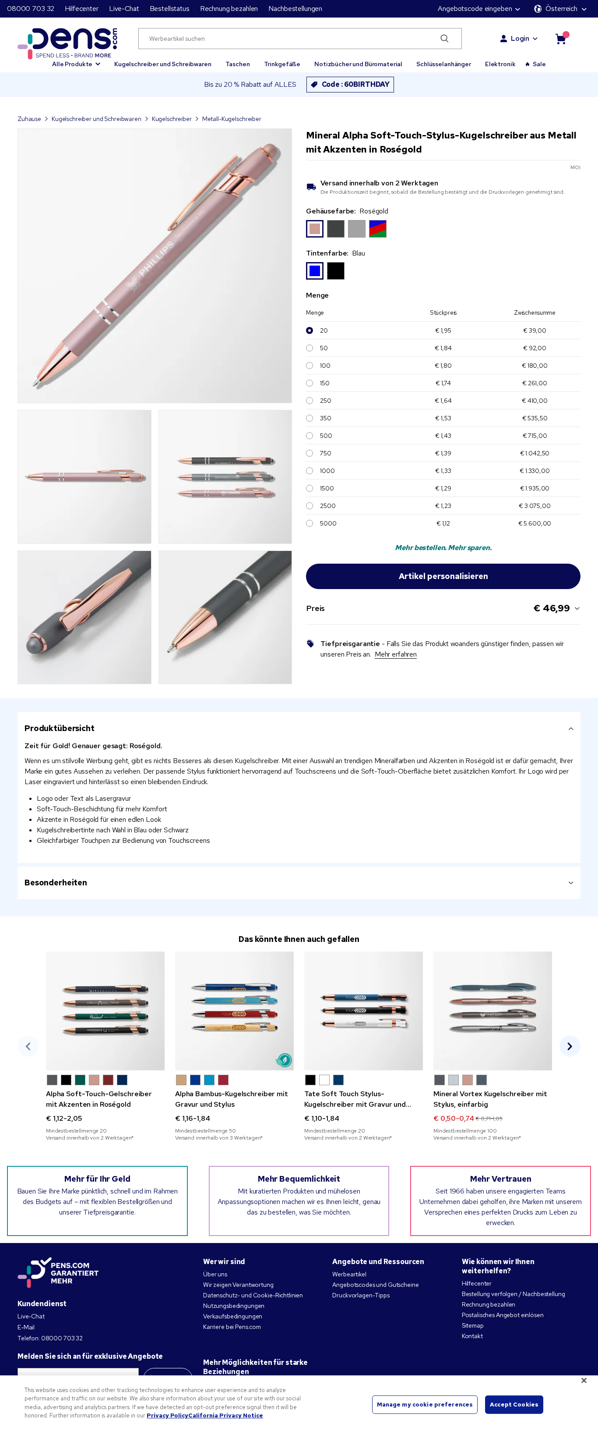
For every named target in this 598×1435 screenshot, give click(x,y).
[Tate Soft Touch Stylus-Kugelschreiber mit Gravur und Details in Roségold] (363, 1011)
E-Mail (26, 1327)
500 (326, 436)
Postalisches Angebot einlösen (503, 1315)
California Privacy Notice (225, 1415)
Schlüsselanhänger (443, 64)
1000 (327, 471)
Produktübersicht (60, 728)
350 (325, 418)
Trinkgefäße (282, 64)
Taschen (237, 64)
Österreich (561, 8)
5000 (328, 523)
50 (324, 348)
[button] (76, 60)
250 (325, 401)
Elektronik (500, 64)
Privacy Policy (167, 1415)
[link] (105, 1046)
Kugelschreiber (172, 119)
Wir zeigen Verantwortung (238, 1285)
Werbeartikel (349, 1274)
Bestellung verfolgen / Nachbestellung (513, 1294)
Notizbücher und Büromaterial (358, 64)
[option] (315, 229)
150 (325, 383)
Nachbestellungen (295, 8)
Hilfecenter (81, 8)
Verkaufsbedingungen (232, 1316)
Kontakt (472, 1336)
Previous (28, 1046)
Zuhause (29, 119)
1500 (327, 488)
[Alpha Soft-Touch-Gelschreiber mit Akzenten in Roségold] (105, 1011)
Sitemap (473, 1325)
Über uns (215, 1274)
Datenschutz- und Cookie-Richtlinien (253, 1295)
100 (325, 365)
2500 (327, 506)
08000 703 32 (30, 8)
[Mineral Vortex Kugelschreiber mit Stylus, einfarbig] (492, 1011)
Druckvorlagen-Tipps (360, 1295)
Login (520, 38)
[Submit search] (444, 38)
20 (324, 330)
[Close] (584, 1380)
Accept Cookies (514, 1404)
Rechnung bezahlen (229, 8)
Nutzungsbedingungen (233, 1306)
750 (325, 453)
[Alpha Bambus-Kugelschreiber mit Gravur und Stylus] (234, 1011)
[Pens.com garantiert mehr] (58, 1273)
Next (569, 1046)
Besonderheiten (56, 882)
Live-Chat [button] (124, 8)
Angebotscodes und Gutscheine (375, 1285)
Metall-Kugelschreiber (231, 119)
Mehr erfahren (396, 654)
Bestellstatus (170, 8)
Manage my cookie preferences (425, 1404)
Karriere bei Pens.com (232, 1327)
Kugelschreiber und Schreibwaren (162, 64)
